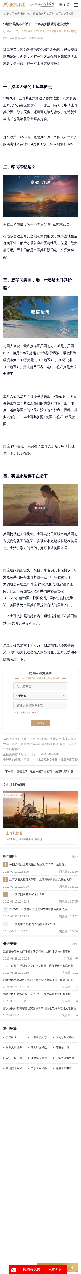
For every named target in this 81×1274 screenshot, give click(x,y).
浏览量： (33, 38)
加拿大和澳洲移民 (16, 1047)
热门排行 (10, 856)
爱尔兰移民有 (14, 1058)
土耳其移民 (27, 31)
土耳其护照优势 (69, 31)
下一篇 (9, 771)
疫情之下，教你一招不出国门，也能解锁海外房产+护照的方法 (47, 771)
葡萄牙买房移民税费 (67, 1037)
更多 (74, 856)
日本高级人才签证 (41, 1037)
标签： (10, 31)
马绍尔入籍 (62, 1047)
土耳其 (17, 31)
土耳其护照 (39, 31)
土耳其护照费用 (53, 31)
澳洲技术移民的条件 (16, 1068)
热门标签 (10, 1028)
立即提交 (40, 723)
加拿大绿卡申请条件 (67, 1058)
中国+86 (21, 695)
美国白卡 (11, 1037)
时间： (6, 38)
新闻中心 (26, 13)
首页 (5, 13)
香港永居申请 (64, 1068)
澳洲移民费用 (39, 1058)
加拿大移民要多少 (41, 1068)
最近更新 (10, 944)
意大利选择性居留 (41, 1047)
